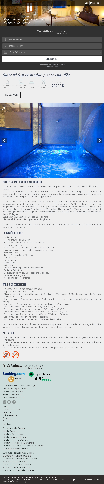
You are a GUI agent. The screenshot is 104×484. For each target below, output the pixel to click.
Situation (7, 424)
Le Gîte (6, 406)
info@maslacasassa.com (14, 397)
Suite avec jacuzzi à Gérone (15, 461)
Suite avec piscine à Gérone (15, 448)
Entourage (7, 421)
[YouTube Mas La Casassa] (9, 402)
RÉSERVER (11, 95)
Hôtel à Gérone (10, 431)
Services (6, 418)
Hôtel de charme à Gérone (15, 437)
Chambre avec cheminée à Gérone (18, 470)
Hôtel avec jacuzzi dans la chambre (18, 443)
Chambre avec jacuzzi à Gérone (17, 464)
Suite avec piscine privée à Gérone (18, 453)
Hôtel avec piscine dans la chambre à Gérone (23, 445)
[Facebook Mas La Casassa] (4, 402)
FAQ (24, 482)
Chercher (52, 59)
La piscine (7, 412)
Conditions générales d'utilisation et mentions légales (24, 479)
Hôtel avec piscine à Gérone (15, 440)
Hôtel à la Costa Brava (13, 434)
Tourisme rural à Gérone (14, 428)
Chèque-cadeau (10, 415)
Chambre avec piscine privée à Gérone (20, 458)
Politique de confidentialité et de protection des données (70, 479)
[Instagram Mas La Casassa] (14, 402)
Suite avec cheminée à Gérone (16, 467)
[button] (99, 140)
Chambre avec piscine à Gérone (17, 455)
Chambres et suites (11, 409)
